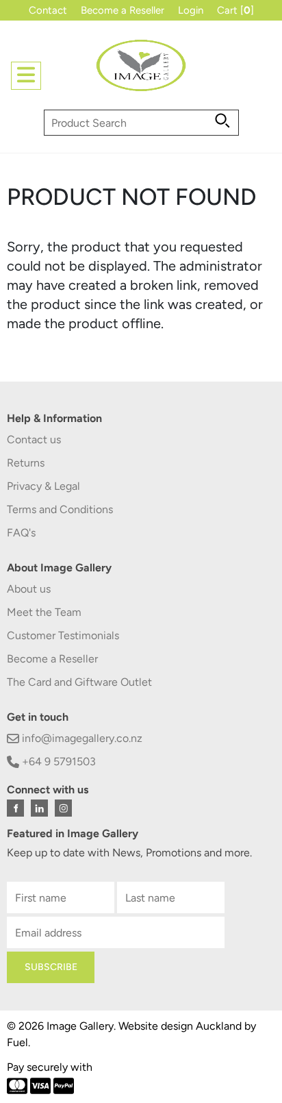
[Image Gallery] (141, 70)
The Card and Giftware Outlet (79, 682)
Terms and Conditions (60, 509)
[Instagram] (63, 808)
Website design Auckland (180, 1025)
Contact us (34, 439)
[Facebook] (15, 808)
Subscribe (51, 967)
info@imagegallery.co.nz (80, 738)
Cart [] (235, 10)
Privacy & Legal (43, 486)
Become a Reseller (122, 10)
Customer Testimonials (63, 635)
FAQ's (21, 532)
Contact (48, 10)
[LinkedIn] (39, 808)
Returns (25, 462)
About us (29, 588)
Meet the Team (44, 612)
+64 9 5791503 (57, 761)
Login (190, 10)
